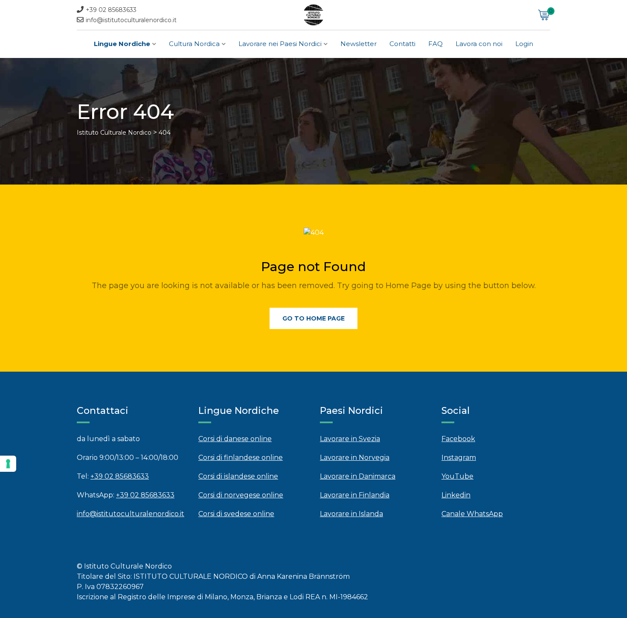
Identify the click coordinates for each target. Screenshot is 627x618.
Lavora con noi (479, 44)
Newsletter (358, 44)
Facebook (458, 439)
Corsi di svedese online (236, 514)
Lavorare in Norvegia (354, 457)
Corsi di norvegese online (240, 495)
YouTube (457, 476)
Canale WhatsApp (472, 514)
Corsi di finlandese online (240, 457)
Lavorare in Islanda (351, 514)
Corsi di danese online (235, 439)
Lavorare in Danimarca (357, 476)
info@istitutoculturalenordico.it (131, 20)
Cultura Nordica (194, 44)
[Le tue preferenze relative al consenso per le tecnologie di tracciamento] (8, 464)
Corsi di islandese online (238, 476)
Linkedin (455, 495)
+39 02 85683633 (111, 10)
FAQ (435, 44)
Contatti (402, 44)
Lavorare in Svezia (350, 439)
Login (524, 44)
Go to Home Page (313, 318)
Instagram (458, 457)
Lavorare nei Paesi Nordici (280, 44)
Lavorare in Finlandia (354, 495)
